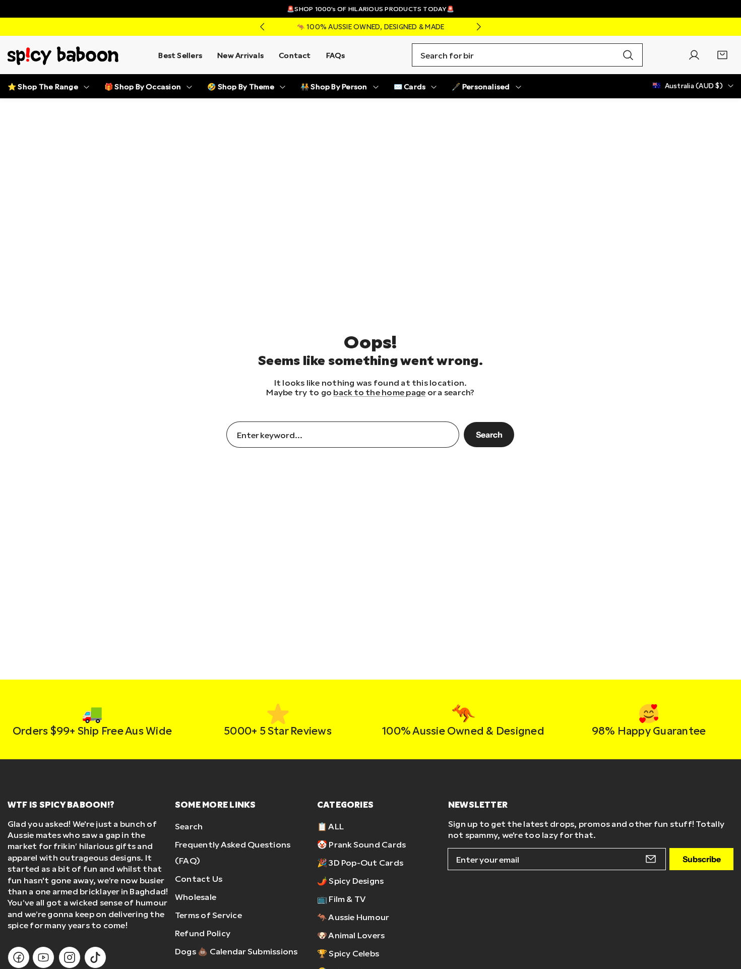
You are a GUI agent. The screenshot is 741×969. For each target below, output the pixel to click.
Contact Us (198, 878)
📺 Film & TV (341, 898)
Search (489, 435)
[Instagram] (69, 957)
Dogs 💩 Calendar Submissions (236, 951)
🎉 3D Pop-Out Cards (360, 862)
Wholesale (195, 896)
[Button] (262, 27)
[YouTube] (43, 957)
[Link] (63, 55)
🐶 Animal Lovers (351, 935)
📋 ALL (330, 826)
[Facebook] (19, 957)
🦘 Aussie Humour (353, 917)
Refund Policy (202, 933)
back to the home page (379, 392)
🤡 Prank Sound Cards (361, 844)
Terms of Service (208, 915)
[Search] (628, 55)
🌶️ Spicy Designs (350, 880)
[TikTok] (95, 957)
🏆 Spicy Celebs (348, 953)
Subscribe (702, 860)
